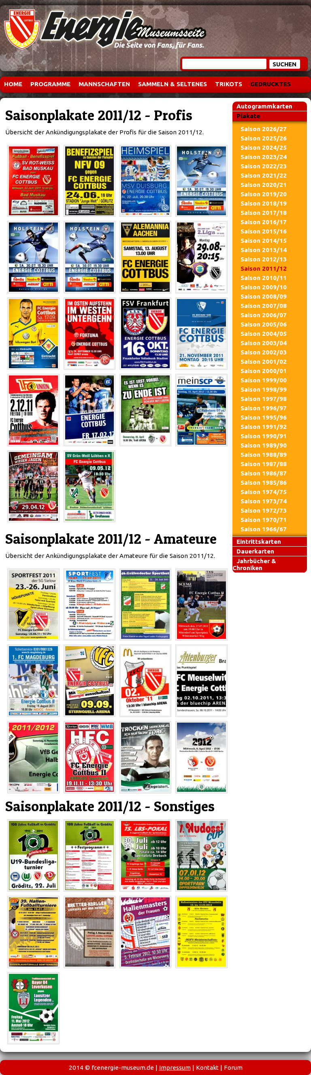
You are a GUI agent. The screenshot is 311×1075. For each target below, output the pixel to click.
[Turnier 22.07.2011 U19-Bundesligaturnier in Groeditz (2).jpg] (89, 855)
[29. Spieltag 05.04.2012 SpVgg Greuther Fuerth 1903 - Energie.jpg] (145, 410)
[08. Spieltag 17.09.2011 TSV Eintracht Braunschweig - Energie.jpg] (33, 333)
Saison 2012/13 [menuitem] (264, 259)
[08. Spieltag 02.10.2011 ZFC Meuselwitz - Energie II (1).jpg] (145, 681)
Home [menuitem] (13, 84)
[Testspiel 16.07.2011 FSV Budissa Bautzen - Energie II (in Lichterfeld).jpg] (89, 604)
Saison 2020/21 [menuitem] (264, 184)
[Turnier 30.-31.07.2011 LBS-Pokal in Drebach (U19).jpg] (145, 855)
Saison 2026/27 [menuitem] (264, 128)
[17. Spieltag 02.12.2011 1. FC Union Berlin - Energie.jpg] (33, 410)
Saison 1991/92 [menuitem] (264, 426)
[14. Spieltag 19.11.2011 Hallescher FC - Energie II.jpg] (89, 757)
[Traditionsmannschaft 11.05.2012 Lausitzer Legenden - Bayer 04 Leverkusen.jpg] (33, 1008)
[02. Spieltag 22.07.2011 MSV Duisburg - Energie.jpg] (145, 181)
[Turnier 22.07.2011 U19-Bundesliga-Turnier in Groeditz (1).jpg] (33, 855)
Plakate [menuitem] (248, 115)
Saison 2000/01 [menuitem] (264, 370)
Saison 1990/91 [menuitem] (264, 436)
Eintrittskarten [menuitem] (258, 541)
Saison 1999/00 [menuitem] (264, 380)
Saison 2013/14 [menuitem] (264, 249)
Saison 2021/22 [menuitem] (264, 175)
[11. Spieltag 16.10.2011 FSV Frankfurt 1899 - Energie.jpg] (145, 333)
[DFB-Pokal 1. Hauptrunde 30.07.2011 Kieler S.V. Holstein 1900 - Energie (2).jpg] (33, 257)
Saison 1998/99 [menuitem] (264, 389)
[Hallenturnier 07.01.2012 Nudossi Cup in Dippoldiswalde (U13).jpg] (201, 855)
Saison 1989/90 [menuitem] (264, 445)
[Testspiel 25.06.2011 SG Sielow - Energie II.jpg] (33, 604)
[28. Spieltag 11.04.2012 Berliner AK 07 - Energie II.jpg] (201, 757)
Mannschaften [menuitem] (104, 84)
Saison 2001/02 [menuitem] (264, 361)
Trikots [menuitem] (228, 84)
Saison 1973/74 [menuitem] (264, 501)
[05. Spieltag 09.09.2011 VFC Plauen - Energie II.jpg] (89, 681)
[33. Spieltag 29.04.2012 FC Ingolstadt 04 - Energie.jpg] (33, 486)
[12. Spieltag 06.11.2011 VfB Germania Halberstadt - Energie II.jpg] (33, 757)
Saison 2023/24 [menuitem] (264, 156)
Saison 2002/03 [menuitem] (264, 352)
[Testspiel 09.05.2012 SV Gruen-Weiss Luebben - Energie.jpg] (89, 486)
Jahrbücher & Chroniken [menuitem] (254, 564)
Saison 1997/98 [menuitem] (264, 398)
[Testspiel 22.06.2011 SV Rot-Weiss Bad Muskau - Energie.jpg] (33, 181)
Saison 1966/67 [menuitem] (264, 529)
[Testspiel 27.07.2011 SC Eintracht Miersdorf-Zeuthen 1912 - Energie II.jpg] (201, 604)
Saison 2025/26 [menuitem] (264, 138)
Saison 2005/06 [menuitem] (264, 324)
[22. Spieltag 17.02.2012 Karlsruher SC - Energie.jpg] (89, 410)
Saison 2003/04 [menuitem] (264, 342)
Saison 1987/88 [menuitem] (264, 463)
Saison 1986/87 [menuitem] (264, 473)
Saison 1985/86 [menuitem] (264, 482)
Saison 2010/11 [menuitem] (264, 277)
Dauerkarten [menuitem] (255, 551)
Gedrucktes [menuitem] (270, 84)
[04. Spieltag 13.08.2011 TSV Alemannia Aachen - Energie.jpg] (145, 257)
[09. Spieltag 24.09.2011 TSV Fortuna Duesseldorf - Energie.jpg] (89, 333)
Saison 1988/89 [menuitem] (264, 454)
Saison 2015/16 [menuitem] (264, 231)
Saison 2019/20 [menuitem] (264, 194)
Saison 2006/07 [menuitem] (264, 315)
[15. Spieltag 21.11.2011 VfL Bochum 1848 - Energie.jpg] (201, 333)
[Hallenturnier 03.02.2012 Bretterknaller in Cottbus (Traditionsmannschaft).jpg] (89, 932)
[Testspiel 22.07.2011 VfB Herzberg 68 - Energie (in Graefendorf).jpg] (145, 604)
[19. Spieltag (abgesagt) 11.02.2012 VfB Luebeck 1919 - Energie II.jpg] (145, 757)
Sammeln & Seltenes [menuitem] (172, 84)
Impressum (175, 1067)
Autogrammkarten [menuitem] (264, 106)
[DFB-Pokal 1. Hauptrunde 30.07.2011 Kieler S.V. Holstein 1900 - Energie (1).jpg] (201, 181)
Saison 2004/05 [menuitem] (264, 333)
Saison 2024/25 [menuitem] (264, 147)
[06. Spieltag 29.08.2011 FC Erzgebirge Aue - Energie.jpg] (201, 257)
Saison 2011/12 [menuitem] (264, 268)
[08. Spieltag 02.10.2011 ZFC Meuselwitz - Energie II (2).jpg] (201, 681)
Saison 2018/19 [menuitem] (264, 203)
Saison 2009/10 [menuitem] (264, 287)
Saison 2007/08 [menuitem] (264, 305)
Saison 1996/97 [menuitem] (264, 408)
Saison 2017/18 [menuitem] (264, 212)
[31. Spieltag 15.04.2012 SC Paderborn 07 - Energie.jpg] (201, 410)
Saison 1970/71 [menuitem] (264, 519)
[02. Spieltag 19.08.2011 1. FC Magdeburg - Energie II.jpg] (33, 681)
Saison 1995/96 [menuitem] (264, 417)
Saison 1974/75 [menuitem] (264, 491)
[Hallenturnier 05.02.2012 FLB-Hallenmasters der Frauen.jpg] (145, 932)
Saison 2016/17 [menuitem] (264, 221)
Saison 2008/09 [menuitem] (264, 296)
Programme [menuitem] (50, 84)
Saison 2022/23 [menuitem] (264, 166)
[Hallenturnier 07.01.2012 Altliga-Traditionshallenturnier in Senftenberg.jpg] (33, 932)
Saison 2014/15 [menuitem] (264, 240)
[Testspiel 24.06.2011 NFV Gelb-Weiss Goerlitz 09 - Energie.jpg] (89, 181)
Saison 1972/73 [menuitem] (264, 510)
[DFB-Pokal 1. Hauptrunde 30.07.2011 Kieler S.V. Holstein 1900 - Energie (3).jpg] (89, 257)
